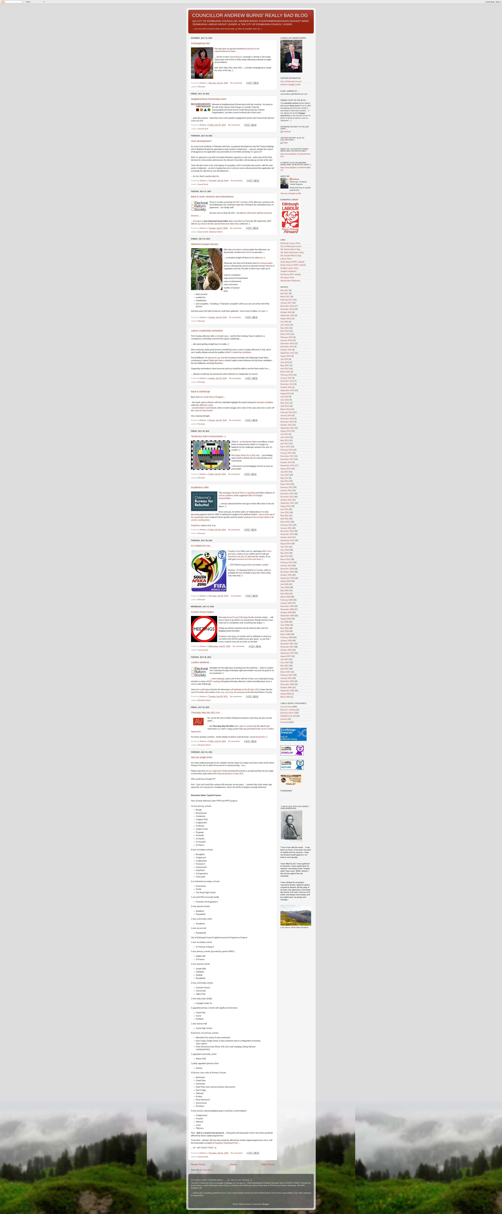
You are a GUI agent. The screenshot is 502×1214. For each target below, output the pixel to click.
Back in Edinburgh (200, 391)
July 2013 (284, 434)
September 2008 (287, 616)
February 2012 (286, 487)
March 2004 (285, 697)
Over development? (201, 141)
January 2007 (286, 678)
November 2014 (287, 384)
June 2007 (284, 663)
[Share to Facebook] (255, 83)
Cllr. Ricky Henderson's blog (292, 252)
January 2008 (286, 641)
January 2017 (286, 303)
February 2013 (286, 450)
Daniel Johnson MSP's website (293, 265)
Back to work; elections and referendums (212, 196)
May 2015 (284, 365)
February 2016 (286, 337)
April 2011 (284, 519)
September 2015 (287, 353)
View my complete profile (290, 193)
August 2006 (285, 694)
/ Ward (224, 224)
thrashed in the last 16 (237, 556)
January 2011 (286, 528)
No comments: (236, 83)
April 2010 (284, 556)
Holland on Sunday (255, 570)
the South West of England (211, 397)
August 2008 (285, 619)
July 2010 (284, 547)
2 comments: (236, 596)
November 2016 (287, 309)
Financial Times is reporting (243, 493)
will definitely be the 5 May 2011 (245, 689)
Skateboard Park (226, 1143)
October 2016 (286, 312)
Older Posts (268, 1164)
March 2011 (285, 522)
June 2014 (284, 400)
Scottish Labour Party (289, 268)
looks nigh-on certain (243, 726)
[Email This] (247, 83)
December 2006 (287, 681)
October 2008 (286, 612)
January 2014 (286, 415)
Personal (201, 87)
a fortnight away (222, 336)
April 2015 (284, 369)
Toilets (210, 1148)
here (266, 368)
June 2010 (284, 550)
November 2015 (287, 347)
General (283, 719)
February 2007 (286, 675)
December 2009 (287, 569)
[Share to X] (252, 83)
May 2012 (284, 478)
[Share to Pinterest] (257, 83)
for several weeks (265, 263)
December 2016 (287, 306)
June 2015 (284, 362)
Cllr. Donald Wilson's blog (290, 256)
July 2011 (284, 509)
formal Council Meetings (237, 617)
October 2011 (286, 500)
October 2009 (286, 575)
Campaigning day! (200, 43)
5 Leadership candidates (240, 352)
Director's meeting (287, 710)
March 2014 (285, 409)
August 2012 (285, 469)
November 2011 (287, 497)
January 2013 (286, 453)
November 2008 (287, 609)
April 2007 (284, 669)
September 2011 (287, 503)
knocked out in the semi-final (248, 559)
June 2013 (284, 437)
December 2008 (287, 606)
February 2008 (286, 637)
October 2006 (286, 687)
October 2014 (286, 387)
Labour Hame (286, 259)
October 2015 (286, 350)
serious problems (226, 495)
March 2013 (285, 447)
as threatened (245, 442)
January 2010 (286, 566)
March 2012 (285, 484)
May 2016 (284, 328)
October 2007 (286, 650)
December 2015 (287, 343)
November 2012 (287, 459)
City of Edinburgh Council (290, 81)
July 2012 (284, 472)
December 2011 (287, 494)
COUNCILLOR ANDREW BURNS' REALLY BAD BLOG (250, 15)
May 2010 (284, 553)
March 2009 (285, 597)
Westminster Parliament (290, 281)
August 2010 (285, 544)
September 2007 (287, 653)
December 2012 (287, 456)
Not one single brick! (201, 757)
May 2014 (284, 403)
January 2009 (286, 603)
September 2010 (287, 540)
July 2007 (284, 659)
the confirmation (203, 689)
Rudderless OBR (200, 487)
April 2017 (284, 293)
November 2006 (287, 684)
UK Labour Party (287, 278)
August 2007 (285, 656)
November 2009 (287, 572)
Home (233, 1164)
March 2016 (285, 334)
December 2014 (287, 381)
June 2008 (284, 625)
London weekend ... (201, 662)
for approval (256, 152)
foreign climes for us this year (246, 455)
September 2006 (287, 691)
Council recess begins (202, 612)
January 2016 (286, 340)
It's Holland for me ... (201, 545)
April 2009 (284, 594)
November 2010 (287, 534)
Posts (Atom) (207, 1170)
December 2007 (287, 644)
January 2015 (286, 378)
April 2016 (284, 331)
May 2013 (284, 440)
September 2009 (287, 578)
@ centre (206, 405)
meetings (242, 202)
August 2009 (285, 581)
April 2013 (284, 444)
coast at (203, 410)
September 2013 (287, 428)
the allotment (257, 258)
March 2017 (285, 297)
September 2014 (287, 390)
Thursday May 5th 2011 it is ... (206, 712)
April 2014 (284, 406)
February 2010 (286, 562)
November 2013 (287, 422)
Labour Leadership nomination (207, 330)
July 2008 (284, 622)
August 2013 (285, 431)
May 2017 (284, 290)
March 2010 (285, 559)
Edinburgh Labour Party (290, 243)
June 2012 (284, 475)
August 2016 (285, 319)
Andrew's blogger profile (290, 85)
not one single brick (213, 771)
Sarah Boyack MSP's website (292, 262)
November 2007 (287, 647)
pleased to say (214, 358)
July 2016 (284, 322)
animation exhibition (264, 402)
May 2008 (284, 628)
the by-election (201, 224)
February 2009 (286, 600)
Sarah (236, 57)
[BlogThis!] (250, 83)
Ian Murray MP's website (290, 274)
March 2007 (285, 672)
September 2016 (287, 315)
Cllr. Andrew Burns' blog (290, 249)
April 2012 (284, 481)
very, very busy (227, 692)
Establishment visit (288, 716)
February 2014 (286, 412)
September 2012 (287, 466)
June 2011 (284, 512)
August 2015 (285, 356)
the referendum (250, 213)
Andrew (295, 179)
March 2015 (285, 372)
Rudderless (196, 525)
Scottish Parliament (288, 271)
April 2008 (284, 631)
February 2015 (286, 375)
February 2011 (286, 525)
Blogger (266, 1204)
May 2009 (284, 591)
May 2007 (284, 666)
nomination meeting (240, 249)
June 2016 (284, 325)
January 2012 (286, 490)
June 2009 (284, 587)
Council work (203, 129)
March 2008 (285, 634)
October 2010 (286, 537)
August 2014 (285, 394)
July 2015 (284, 359)
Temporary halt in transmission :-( (208, 436)
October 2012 (286, 462)
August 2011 (285, 506)
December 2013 (287, 419)
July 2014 (284, 397)
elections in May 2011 (230, 774)
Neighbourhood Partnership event (208, 99)
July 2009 (284, 584)
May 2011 (284, 516)
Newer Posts (198, 1164)
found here (260, 737)
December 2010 (287, 531)
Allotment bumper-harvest (204, 244)
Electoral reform (215, 232)
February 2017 (286, 300)
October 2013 (286, 425)
